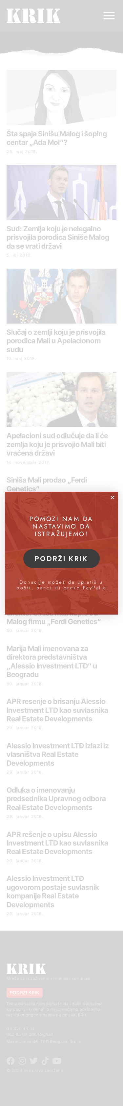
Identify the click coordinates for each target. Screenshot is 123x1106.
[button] (112, 497)
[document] (61, 553)
